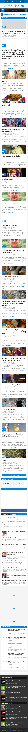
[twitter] (20, 1)
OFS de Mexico (10, 730)
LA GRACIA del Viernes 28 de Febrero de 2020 (16, 531)
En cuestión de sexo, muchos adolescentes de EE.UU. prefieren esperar (13, 130)
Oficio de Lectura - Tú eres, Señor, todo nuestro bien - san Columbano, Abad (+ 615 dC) (13, 359)
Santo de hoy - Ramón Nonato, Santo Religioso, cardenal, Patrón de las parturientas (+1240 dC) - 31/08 (14, 332)
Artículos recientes (6, 627)
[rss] (18, 1)
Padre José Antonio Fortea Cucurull (9, 159)
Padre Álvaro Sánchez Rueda (8, 36)
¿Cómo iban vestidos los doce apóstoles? (12, 277)
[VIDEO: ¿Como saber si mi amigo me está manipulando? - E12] (4, 554)
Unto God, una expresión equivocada (15, 646)
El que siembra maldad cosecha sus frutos (10, 567)
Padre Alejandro (21, 59)
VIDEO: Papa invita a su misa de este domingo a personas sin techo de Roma (17, 629)
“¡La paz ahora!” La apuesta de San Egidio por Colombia (12, 561)
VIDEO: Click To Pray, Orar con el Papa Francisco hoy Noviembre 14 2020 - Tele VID (17, 638)
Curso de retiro (5, 525)
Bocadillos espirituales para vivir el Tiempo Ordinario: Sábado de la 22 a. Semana (14, 545)
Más (25, 626)
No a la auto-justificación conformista (9, 538)
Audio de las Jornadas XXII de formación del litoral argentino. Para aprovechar (12, 435)
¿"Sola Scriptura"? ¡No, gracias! (9, 226)
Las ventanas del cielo (7, 179)
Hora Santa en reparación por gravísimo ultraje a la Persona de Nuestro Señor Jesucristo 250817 (14, 32)
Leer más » (11, 68)
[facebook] (23, 1)
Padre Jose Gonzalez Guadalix (8, 387)
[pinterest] (12, 1)
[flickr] (7, 1)
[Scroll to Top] (25, 729)
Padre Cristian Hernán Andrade (9, 308)
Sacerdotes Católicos (14, 5)
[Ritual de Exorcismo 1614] (4, 519)
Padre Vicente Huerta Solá (8, 412)
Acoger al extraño (6, 105)
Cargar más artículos (14, 475)
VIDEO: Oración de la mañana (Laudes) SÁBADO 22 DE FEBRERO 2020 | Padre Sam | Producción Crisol (16, 575)
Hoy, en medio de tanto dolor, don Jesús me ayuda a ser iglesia (14, 580)
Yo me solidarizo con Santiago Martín (11, 385)
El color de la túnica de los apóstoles (11, 156)
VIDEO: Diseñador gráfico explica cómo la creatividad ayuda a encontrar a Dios (16, 653)
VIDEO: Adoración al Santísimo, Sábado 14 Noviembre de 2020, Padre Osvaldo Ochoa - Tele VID (17, 663)
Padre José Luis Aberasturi (8, 228)
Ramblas (4, 460)
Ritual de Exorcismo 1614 (12, 517)
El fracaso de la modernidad (8, 409)
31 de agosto (5, 81)
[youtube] (10, 1)
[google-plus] (15, 1)
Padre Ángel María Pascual (8, 182)
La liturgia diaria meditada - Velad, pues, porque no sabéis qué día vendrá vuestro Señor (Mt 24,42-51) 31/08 (14, 303)
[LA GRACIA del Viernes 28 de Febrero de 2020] (4, 533)
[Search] (26, 10)
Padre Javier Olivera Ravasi (8, 438)
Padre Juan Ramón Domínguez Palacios (10, 108)
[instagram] (5, 1)
